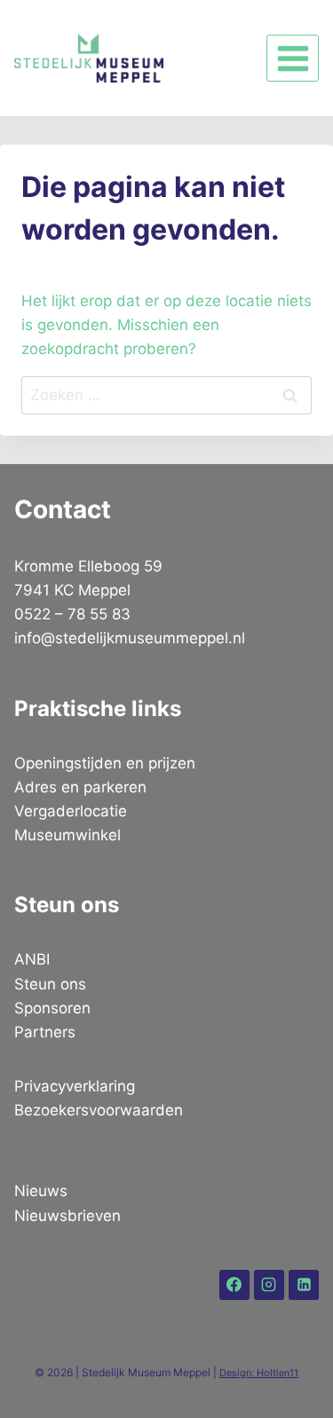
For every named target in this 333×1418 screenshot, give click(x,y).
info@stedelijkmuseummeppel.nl (129, 638)
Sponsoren (52, 1008)
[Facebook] (234, 1285)
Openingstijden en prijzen (104, 763)
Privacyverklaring (74, 1086)
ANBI (32, 959)
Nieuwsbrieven (67, 1216)
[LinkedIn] (304, 1285)
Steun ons (50, 984)
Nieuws (40, 1191)
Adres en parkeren (80, 787)
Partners (44, 1032)
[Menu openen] (292, 58)
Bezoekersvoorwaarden (98, 1110)
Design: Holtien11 (258, 1373)
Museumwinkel (67, 835)
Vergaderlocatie (70, 811)
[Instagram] (269, 1285)
